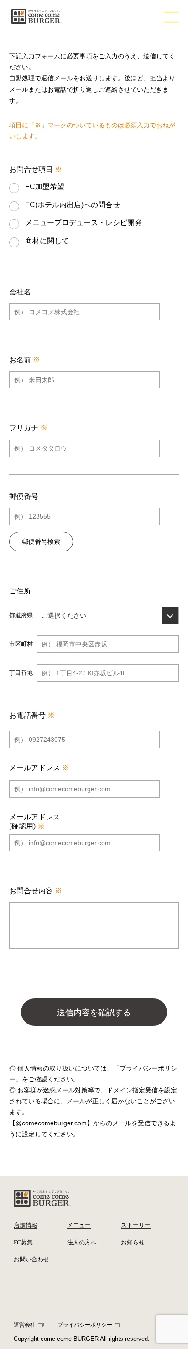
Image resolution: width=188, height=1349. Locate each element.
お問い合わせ (31, 1259)
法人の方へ (82, 1242)
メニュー (79, 1225)
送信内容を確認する (94, 1012)
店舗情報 (25, 1225)
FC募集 (23, 1242)
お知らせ (133, 1242)
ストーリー (136, 1225)
